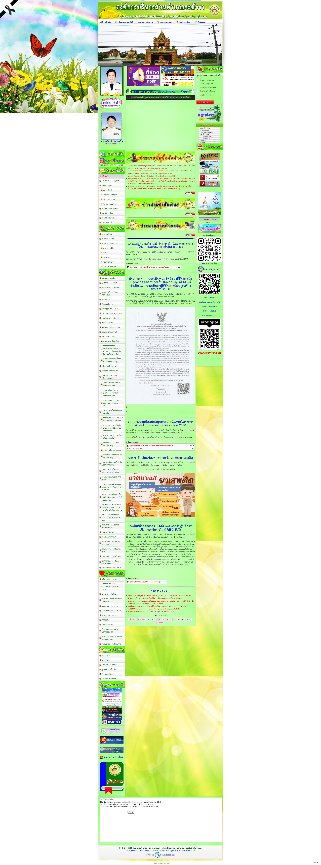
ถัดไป (189, 619)
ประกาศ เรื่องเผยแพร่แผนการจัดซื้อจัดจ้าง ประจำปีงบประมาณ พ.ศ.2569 (151, 176)
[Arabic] (102, 165)
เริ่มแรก (132, 619)
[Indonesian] (115, 165)
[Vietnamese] (122, 165)
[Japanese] (117, 165)
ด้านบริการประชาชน (206, 80)
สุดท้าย (160, 622)
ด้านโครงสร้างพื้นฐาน (207, 91)
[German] (112, 165)
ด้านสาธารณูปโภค (206, 84)
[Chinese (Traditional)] (105, 165)
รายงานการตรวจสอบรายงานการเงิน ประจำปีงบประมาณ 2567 (152, 612)
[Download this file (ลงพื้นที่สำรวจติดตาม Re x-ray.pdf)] (128, 582)
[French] (110, 165)
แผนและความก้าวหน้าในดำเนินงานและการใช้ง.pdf (150, 267)
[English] (107, 165)
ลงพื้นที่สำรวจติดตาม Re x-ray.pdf (143, 582)
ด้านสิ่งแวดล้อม (205, 95)
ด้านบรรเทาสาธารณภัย (207, 88)
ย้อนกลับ (141, 619)
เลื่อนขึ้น (316, 862)
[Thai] (100, 165)
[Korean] (120, 165)
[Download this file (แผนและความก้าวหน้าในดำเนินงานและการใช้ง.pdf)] (128, 267)
